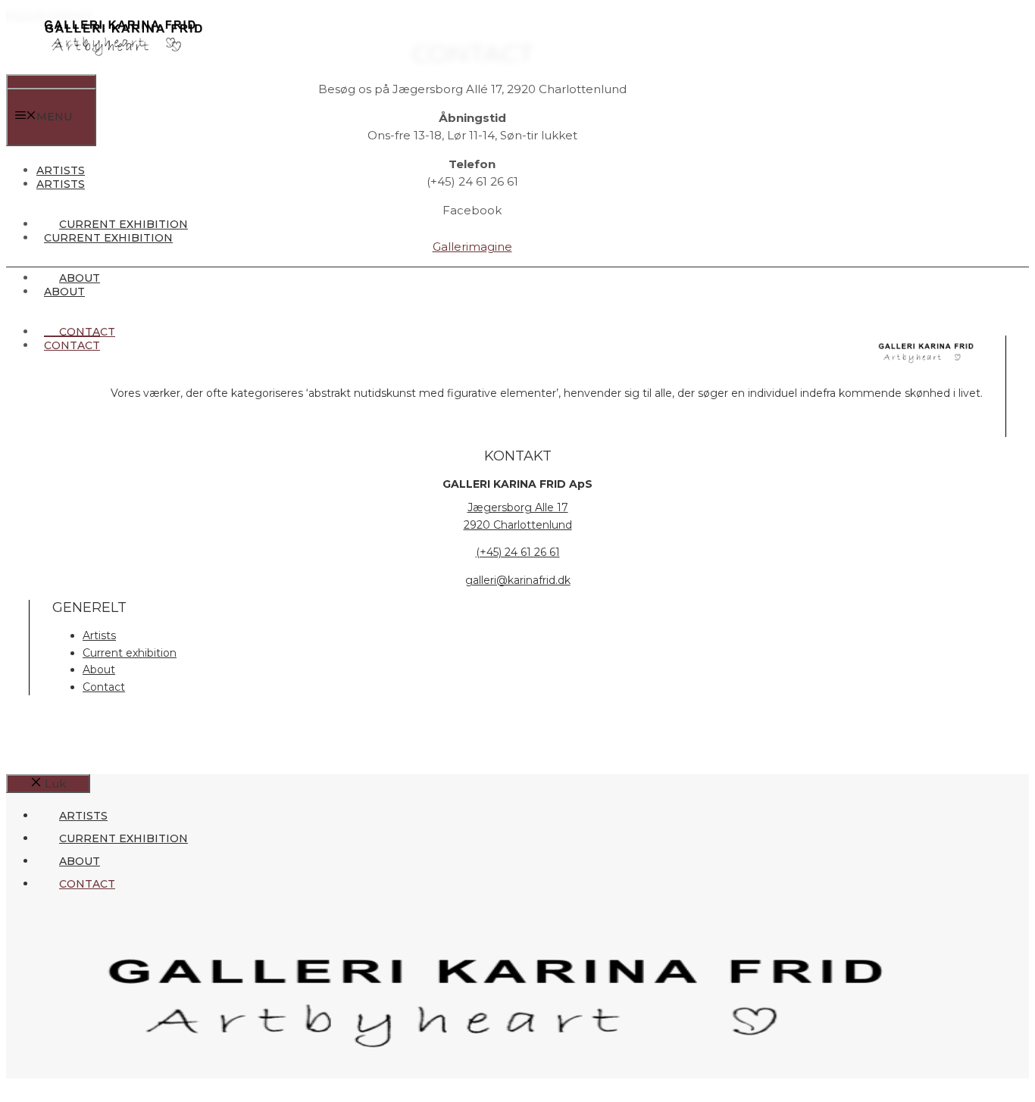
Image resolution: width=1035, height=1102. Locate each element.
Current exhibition (108, 238)
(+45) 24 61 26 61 (518, 552)
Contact (72, 345)
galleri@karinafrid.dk (518, 580)
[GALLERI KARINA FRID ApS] (120, 65)
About (64, 291)
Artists (60, 184)
